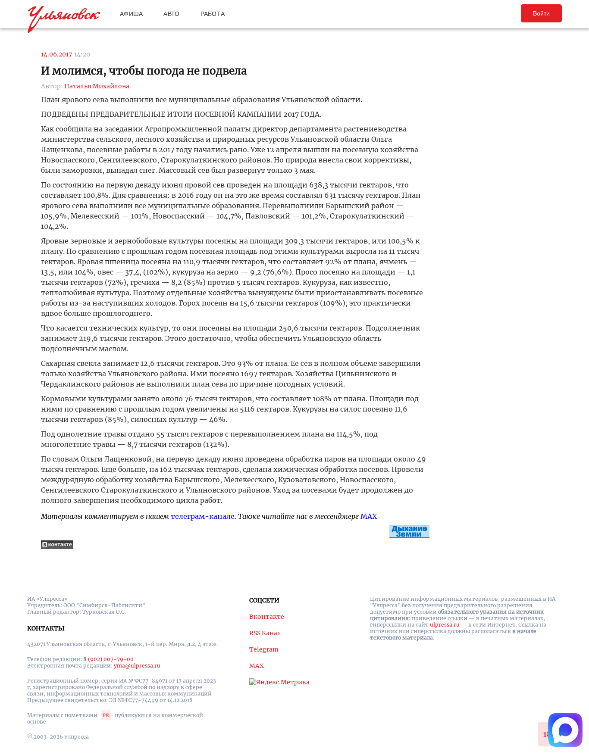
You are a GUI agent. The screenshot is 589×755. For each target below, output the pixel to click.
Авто (171, 13)
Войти (541, 13)
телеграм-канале (203, 516)
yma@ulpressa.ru (137, 665)
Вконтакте (266, 617)
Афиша (131, 13)
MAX (368, 516)
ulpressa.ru (445, 624)
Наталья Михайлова (96, 86)
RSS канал (265, 633)
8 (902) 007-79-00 (108, 659)
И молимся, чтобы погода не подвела (144, 71)
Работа (213, 13)
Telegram (264, 649)
